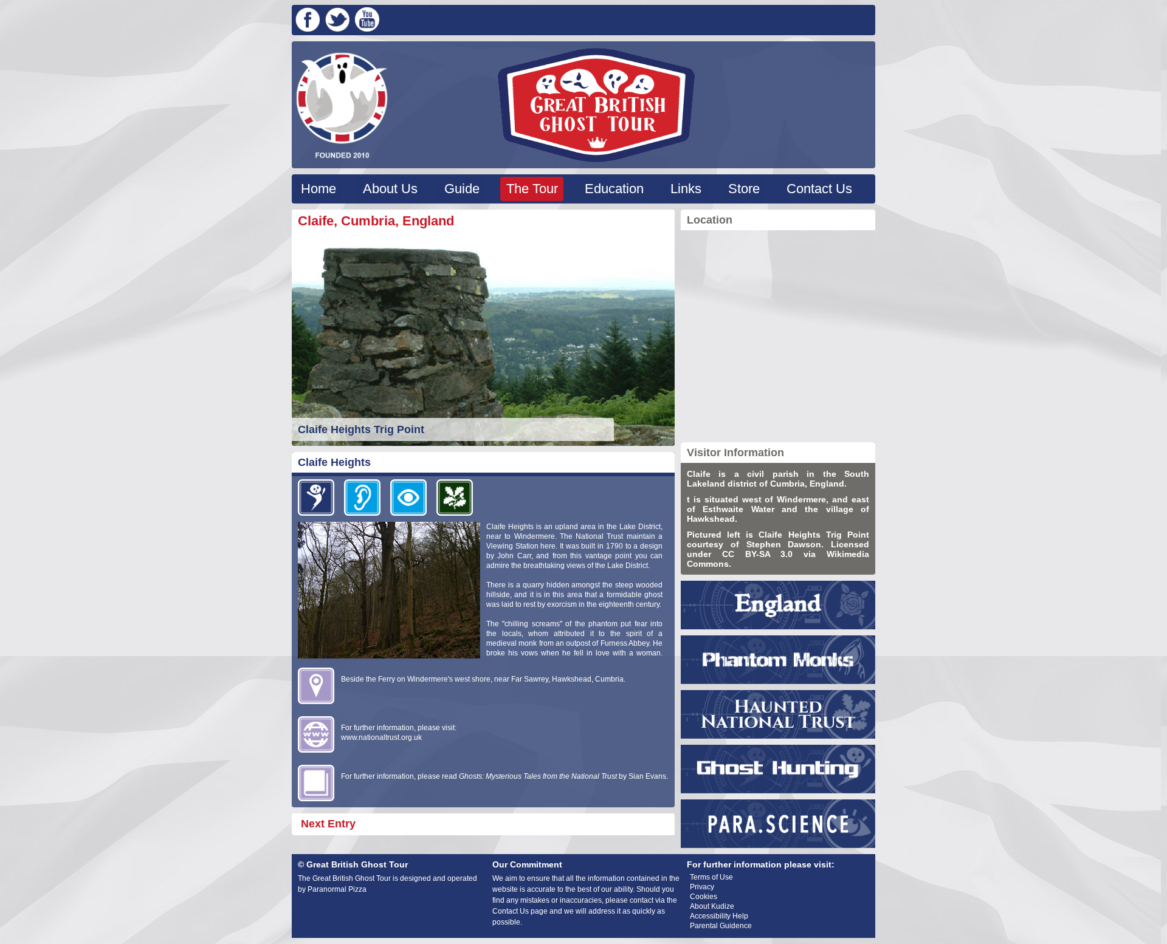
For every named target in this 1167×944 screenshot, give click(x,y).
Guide (462, 188)
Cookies (703, 896)
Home (318, 188)
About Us (390, 188)
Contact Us (819, 188)
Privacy (702, 887)
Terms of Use (711, 877)
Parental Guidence (721, 926)
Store (744, 188)
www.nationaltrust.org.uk (381, 737)
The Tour (532, 188)
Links (685, 188)
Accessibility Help (719, 916)
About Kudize (712, 906)
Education (614, 188)
